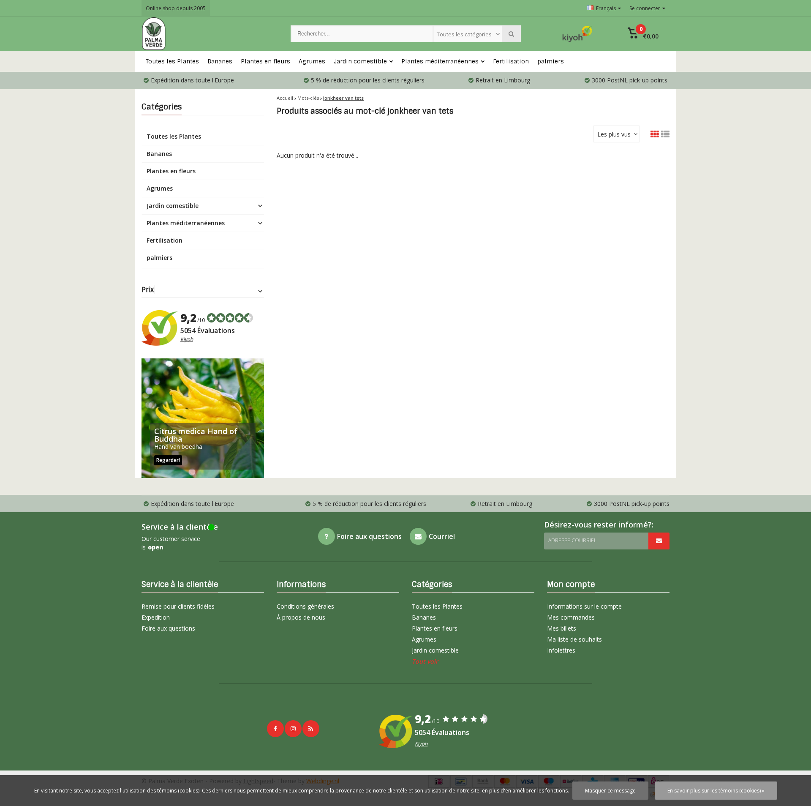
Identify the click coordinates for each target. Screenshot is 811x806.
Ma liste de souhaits (574, 639)
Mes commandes (571, 617)
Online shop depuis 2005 (176, 8)
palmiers (550, 61)
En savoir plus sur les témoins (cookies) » (716, 790)
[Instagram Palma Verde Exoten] (293, 728)
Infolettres (561, 650)
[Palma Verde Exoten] (208, 34)
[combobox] (467, 33)
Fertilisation (511, 61)
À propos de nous (301, 617)
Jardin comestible (360, 61)
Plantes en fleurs (265, 61)
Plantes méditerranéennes (440, 61)
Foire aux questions (168, 628)
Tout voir (425, 661)
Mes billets (561, 628)
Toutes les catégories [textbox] (464, 34)
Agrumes (312, 61)
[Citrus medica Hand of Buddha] (203, 418)
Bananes (219, 61)
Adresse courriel (572, 540)
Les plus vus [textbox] (614, 134)
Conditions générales (305, 606)
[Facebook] (275, 728)
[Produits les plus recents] (310, 728)
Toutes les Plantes (172, 61)
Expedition (156, 617)
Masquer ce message (610, 790)
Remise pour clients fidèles (178, 606)
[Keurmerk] (577, 33)
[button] (643, 34)
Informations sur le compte (584, 606)
